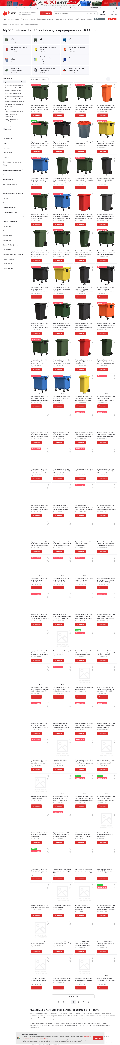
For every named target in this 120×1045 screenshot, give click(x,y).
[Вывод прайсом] (115, 79)
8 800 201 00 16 (93, 8)
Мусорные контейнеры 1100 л (14, 85)
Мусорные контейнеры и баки (14, 82)
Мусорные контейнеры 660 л (13, 91)
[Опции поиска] (87, 13)
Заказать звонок (105, 8)
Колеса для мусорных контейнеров (11, 115)
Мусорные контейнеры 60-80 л (14, 101)
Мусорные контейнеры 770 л (13, 88)
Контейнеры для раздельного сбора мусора (14, 105)
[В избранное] (48, 85)
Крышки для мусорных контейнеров (11, 120)
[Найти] (95, 13)
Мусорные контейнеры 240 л (14, 96)
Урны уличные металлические (14, 109)
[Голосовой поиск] (91, 13)
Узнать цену (36, 115)
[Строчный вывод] (111, 79)
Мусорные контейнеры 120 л (13, 99)
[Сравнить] (48, 88)
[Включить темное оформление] (116, 8)
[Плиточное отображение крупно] (104, 79)
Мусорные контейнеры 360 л (13, 93)
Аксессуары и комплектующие (14, 112)
